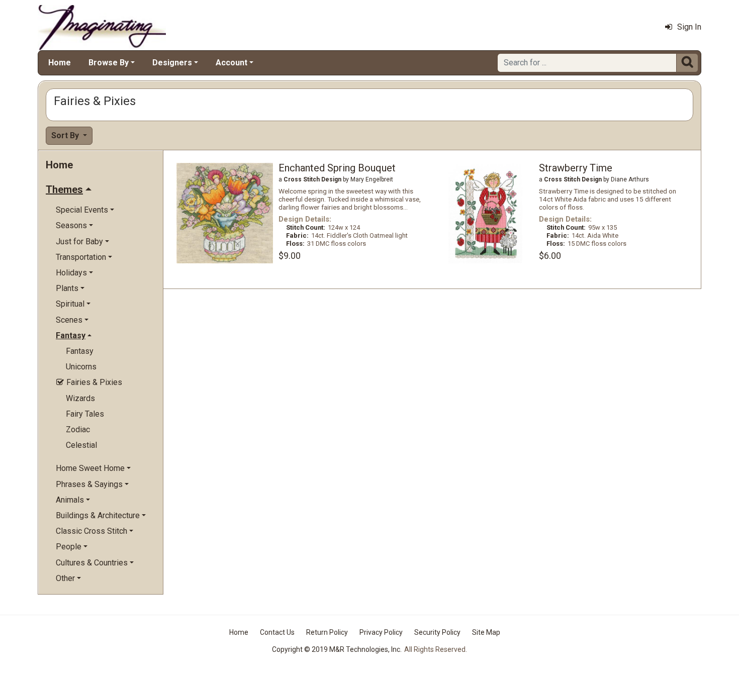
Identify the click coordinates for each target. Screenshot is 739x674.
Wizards (80, 398)
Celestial (81, 445)
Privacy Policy (381, 632)
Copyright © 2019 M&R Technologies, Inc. (337, 649)
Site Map (486, 632)
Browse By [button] (108, 62)
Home (59, 62)
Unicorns (81, 366)
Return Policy (327, 632)
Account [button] (231, 62)
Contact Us (277, 632)
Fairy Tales (85, 414)
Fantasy (80, 351)
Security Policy (437, 632)
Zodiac (78, 429)
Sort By (66, 135)
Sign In (689, 27)
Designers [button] (172, 62)
